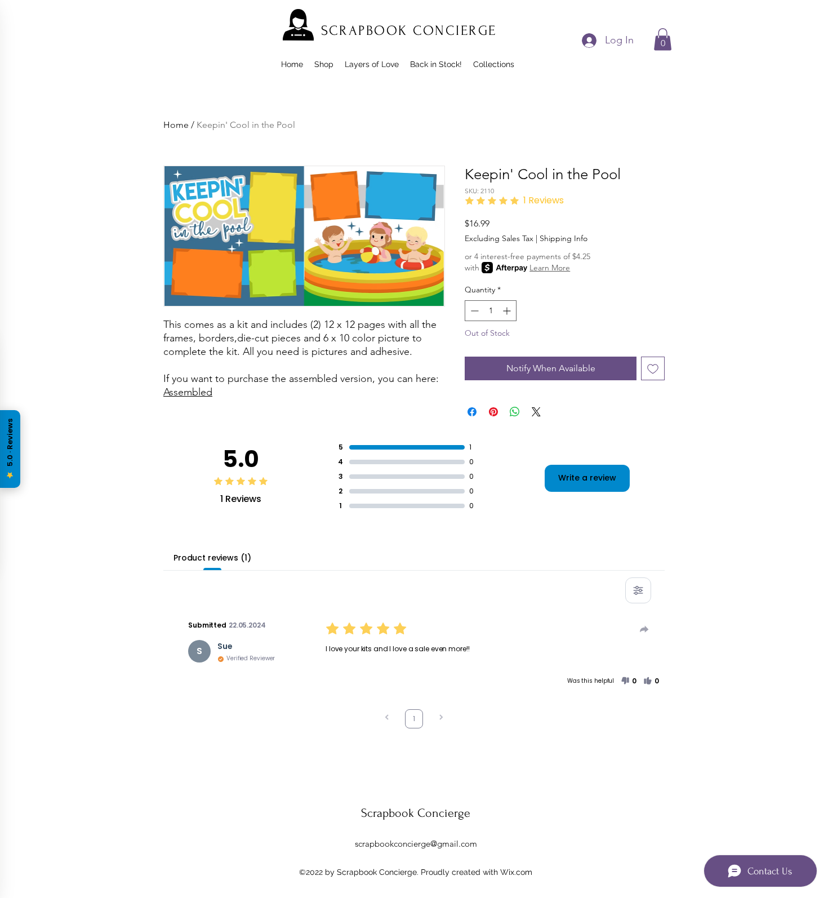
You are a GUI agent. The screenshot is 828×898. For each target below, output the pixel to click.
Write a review (587, 477)
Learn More (549, 268)
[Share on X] (536, 412)
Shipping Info (563, 238)
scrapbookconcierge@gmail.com (416, 843)
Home (176, 124)
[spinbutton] (490, 311)
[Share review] (644, 629)
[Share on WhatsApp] (515, 412)
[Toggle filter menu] (638, 590)
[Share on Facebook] (472, 412)
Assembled (187, 392)
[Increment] (508, 311)
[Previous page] (387, 718)
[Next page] (441, 718)
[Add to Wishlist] (653, 368)
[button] (662, 39)
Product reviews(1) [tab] (212, 557)
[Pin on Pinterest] (493, 412)
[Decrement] (473, 311)
